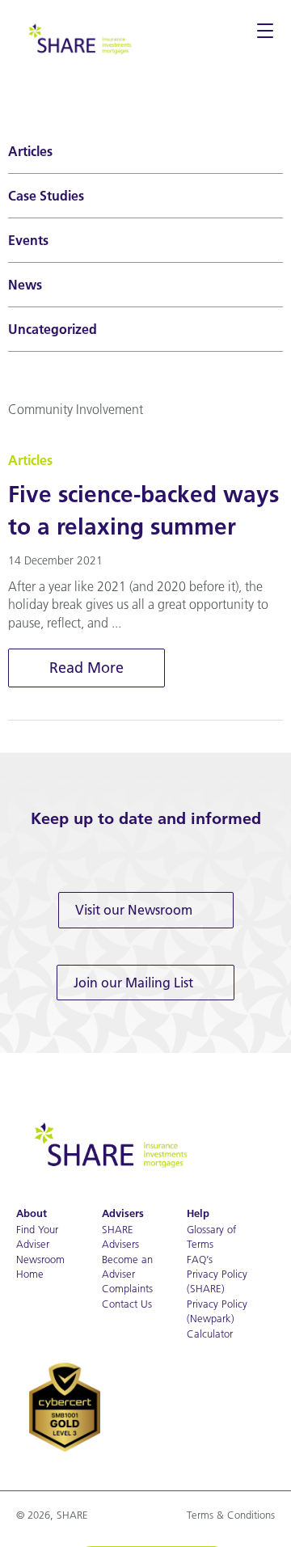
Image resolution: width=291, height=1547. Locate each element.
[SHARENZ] (78, 37)
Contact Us (127, 1303)
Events (28, 240)
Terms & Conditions (231, 1514)
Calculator (210, 1333)
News (25, 285)
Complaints (127, 1288)
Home (30, 1273)
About (31, 1213)
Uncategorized (52, 329)
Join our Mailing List (133, 982)
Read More (86, 667)
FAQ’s (200, 1259)
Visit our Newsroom (133, 910)
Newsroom (40, 1259)
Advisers (123, 1213)
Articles (30, 151)
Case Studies (46, 196)
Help (198, 1213)
